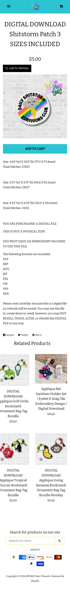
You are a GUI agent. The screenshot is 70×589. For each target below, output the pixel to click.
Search (35, 549)
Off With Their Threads (38, 576)
